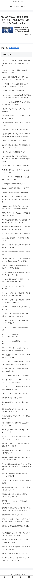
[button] (29, 355)
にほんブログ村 (14, 48)
